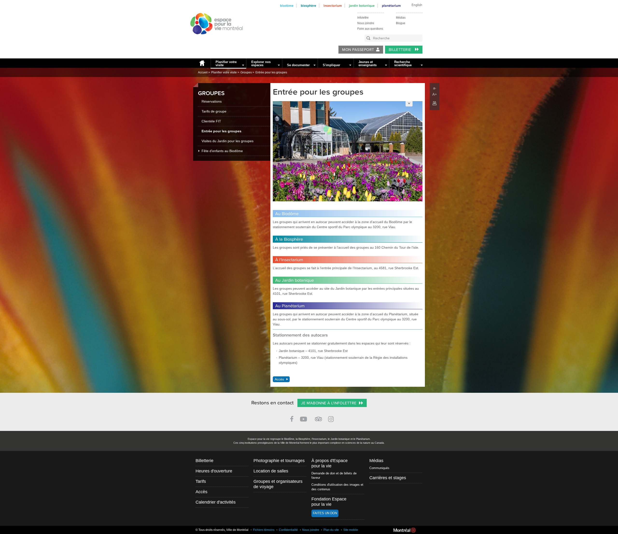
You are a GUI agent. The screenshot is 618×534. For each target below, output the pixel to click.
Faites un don (325, 513)
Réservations (212, 101)
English (417, 5)
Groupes (246, 72)
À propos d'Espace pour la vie (329, 463)
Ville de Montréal (404, 530)
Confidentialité (288, 530)
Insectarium (332, 6)
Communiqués (379, 468)
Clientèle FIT (211, 121)
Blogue (400, 23)
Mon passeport (358, 49)
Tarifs (201, 481)
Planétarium (391, 6)
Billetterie (401, 49)
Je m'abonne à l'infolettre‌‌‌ (328, 403)
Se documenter (298, 65)
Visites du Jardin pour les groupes (227, 141)
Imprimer (434, 103)
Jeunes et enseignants (367, 63)
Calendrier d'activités (216, 502)
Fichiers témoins (263, 530)
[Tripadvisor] (318, 417)
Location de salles (270, 471)
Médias (401, 17)
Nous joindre (365, 23)
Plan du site (331, 530)
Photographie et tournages (279, 460)
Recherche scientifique (403, 63)
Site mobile (350, 530)
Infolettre (363, 17)
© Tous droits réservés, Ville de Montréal (222, 530)
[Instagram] (332, 418)
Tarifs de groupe (214, 111)
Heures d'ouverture (214, 471)
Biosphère (308, 6)
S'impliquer (331, 65)
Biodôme (287, 6)
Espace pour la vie (214, 38)
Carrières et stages (387, 477)
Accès (279, 379)
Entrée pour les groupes (271, 72)
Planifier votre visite (226, 63)
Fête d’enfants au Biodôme (222, 151)
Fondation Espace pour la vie (328, 502)
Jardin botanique (362, 6)
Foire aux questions (370, 28)
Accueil (202, 63)
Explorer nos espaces (261, 63)
